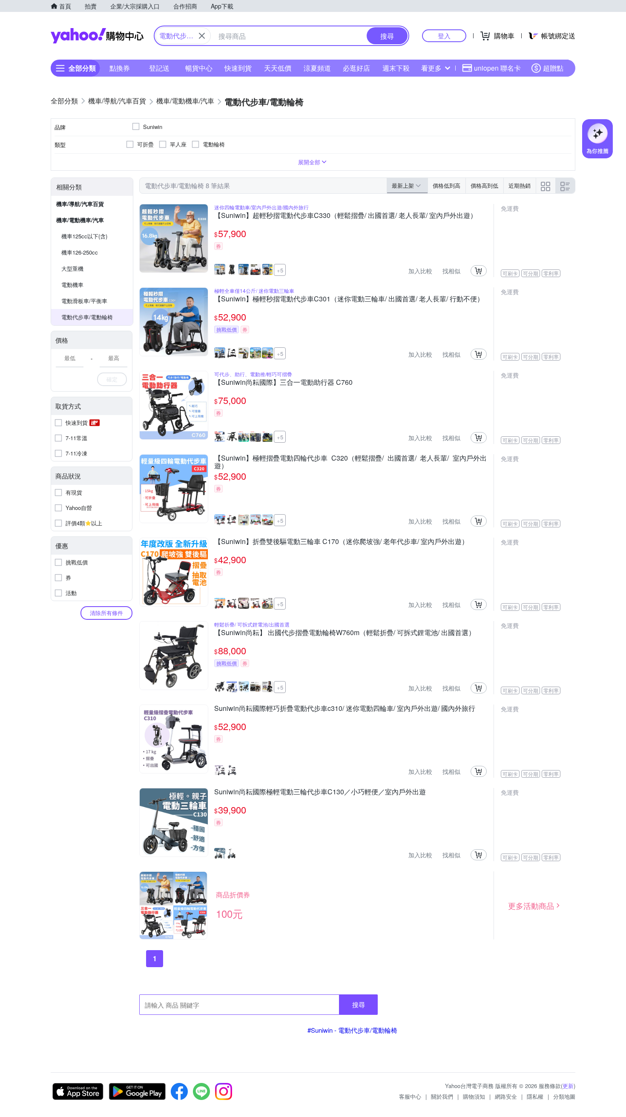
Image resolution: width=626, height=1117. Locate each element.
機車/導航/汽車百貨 (80, 204)
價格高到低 (484, 185)
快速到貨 (238, 68)
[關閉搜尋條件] (202, 36)
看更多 (431, 68)
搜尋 (358, 1004)
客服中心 (410, 1096)
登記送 (159, 68)
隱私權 (535, 1096)
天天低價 (277, 68)
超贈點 (553, 68)
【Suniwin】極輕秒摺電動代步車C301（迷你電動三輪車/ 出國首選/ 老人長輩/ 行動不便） (349, 299)
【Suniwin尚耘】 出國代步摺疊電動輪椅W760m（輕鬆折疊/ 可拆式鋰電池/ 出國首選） (344, 633)
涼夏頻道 (317, 68)
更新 (568, 1086)
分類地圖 (564, 1096)
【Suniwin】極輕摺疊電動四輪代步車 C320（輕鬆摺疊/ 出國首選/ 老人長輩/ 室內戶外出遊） (350, 462)
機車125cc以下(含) (84, 236)
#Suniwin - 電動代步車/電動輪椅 (352, 1029)
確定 (112, 379)
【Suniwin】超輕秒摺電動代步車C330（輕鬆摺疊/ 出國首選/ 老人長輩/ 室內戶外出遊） (345, 216)
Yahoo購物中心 (97, 36)
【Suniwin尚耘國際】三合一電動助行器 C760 (283, 382)
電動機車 (72, 285)
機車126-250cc (79, 252)
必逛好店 (356, 68)
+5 (280, 270)
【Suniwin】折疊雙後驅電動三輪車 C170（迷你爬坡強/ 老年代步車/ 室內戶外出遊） (341, 542)
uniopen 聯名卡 (497, 68)
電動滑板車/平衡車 (84, 301)
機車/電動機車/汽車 (80, 220)
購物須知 (474, 1096)
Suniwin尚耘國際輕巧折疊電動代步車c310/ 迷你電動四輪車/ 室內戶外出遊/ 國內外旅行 (344, 709)
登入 (444, 35)
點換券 (119, 68)
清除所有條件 (106, 613)
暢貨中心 (198, 68)
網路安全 (506, 1096)
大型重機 (72, 268)
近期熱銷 (519, 185)
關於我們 (442, 1096)
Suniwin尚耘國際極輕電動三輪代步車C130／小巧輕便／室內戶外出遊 (320, 792)
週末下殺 (396, 68)
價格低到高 (446, 185)
